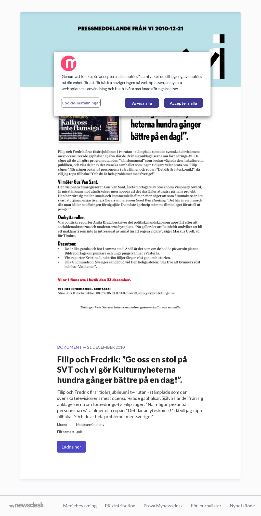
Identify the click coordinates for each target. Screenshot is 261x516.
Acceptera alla (183, 103)
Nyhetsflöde (242, 505)
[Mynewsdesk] (26, 506)
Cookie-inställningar (81, 102)
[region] (132, 84)
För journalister (206, 505)
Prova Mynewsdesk (163, 505)
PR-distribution (120, 505)
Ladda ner (71, 447)
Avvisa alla (142, 103)
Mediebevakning (80, 505)
